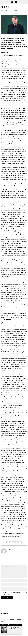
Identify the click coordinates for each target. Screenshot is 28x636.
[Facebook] (7, 542)
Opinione (16, 10)
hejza (9, 549)
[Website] (8, 551)
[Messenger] (10, 542)
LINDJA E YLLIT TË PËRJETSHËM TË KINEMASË (13, 628)
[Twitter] (13, 542)
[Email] (21, 542)
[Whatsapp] (18, 542)
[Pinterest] (15, 542)
